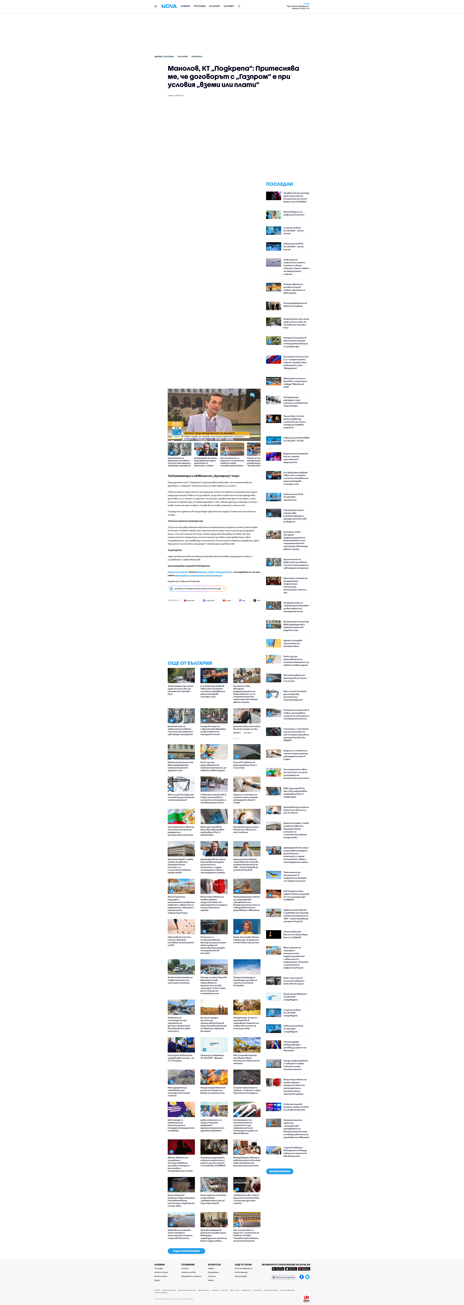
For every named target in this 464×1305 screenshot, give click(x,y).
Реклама (157, 1290)
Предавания (213, 1272)
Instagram (201, 572)
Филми (211, 1280)
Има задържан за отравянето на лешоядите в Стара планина (179, 1091)
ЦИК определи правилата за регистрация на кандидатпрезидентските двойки (181, 1125)
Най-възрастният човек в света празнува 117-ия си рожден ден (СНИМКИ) (296, 895)
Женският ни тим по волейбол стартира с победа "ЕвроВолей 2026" (295, 382)
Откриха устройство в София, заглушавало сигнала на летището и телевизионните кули (213, 798)
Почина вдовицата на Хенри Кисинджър (295, 304)
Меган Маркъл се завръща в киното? (293, 213)
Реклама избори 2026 (168, 1290)
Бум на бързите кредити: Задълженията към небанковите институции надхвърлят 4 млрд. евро (181, 1200)
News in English (241, 1276)
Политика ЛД (258, 1290)
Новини (185, 6)
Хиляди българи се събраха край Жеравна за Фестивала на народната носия (213, 730)
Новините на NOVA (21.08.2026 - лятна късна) (293, 246)
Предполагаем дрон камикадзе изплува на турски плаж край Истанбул (245, 981)
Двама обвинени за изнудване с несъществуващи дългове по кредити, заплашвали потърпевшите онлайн (180, 1164)
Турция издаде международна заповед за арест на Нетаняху (294, 1046)
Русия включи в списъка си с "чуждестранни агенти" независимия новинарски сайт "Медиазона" (296, 362)
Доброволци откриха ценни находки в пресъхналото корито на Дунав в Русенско (180, 1234)
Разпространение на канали (187, 1290)
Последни (158, 1268)
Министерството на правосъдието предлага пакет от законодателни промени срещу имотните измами (213, 903)
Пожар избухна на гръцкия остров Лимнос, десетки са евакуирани (294, 288)
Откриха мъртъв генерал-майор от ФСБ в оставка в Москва (296, 1107)
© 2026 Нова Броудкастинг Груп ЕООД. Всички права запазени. (174, 1299)
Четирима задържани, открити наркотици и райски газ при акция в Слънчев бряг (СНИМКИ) (212, 1161)
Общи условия (234, 1290)
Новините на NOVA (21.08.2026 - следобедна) (293, 1029)
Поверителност (246, 1290)
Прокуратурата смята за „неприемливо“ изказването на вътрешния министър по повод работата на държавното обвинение (246, 903)
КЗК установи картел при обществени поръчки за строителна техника (246, 1059)
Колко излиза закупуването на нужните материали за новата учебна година (213, 766)
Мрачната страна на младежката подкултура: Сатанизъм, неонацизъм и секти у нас (295, 585)
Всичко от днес (161, 1272)
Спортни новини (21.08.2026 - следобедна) (292, 1013)
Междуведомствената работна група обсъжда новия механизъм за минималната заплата (246, 1161)
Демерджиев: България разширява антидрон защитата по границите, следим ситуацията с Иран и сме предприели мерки (212, 866)
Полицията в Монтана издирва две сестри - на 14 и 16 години (181, 1058)
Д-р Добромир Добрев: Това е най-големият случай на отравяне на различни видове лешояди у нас (212, 691)
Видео (157, 1280)
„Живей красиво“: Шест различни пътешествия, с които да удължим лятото (246, 1199)
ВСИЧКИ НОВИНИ (279, 1171)
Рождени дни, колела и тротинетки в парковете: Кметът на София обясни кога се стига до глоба (246, 1022)
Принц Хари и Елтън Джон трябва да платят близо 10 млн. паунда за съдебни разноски (294, 422)
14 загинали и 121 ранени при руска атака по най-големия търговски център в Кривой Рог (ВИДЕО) (296, 734)
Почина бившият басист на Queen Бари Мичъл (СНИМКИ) (295, 934)
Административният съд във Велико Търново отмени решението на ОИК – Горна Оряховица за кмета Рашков (245, 864)
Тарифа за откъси (203, 1290)
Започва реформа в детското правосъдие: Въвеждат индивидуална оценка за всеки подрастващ (213, 1235)
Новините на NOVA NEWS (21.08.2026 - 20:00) (296, 439)
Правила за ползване (271, 1290)
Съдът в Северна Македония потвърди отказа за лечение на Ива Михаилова (295, 1151)
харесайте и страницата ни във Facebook (198, 575)
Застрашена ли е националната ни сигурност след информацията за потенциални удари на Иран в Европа (245, 1126)
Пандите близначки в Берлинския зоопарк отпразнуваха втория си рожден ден (295, 342)
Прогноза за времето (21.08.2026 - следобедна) (295, 997)
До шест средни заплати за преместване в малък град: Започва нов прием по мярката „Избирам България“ (213, 1024)
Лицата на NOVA (188, 1272)
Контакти (224, 1290)
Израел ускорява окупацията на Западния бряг (292, 643)
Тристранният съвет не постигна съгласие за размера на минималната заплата (181, 831)
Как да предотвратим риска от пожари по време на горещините (212, 1090)
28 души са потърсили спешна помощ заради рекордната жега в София (245, 798)
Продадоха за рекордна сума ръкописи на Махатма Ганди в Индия (295, 401)
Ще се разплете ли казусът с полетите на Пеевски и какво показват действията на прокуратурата (246, 1235)
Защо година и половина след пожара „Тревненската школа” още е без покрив (213, 1199)
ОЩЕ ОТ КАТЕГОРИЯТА (186, 1251)
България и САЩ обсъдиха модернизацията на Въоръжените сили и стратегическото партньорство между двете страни (245, 694)
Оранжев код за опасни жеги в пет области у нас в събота (246, 829)
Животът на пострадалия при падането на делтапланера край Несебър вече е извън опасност (179, 1024)
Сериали (212, 1276)
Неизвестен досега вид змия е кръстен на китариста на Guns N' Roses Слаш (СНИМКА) (296, 197)
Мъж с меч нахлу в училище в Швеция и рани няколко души (293, 981)
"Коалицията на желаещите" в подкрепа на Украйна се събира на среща (295, 876)
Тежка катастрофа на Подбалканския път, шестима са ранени (180, 980)
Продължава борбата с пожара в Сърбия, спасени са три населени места (295, 1065)
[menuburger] (155, 6)
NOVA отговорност (243, 1268)
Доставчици (215, 1290)
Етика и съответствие (287, 1290)
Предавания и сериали (191, 1276)
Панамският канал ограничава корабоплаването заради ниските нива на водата (295, 516)
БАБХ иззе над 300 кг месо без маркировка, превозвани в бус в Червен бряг (212, 831)
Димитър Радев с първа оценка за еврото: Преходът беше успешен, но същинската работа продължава (180, 866)
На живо (229, 6)
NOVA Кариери (241, 1272)
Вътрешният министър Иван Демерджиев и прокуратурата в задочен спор (180, 766)
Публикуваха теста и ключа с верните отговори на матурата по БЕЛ (181, 941)
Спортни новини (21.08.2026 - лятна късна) (293, 231)
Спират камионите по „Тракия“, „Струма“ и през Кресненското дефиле (247, 1090)
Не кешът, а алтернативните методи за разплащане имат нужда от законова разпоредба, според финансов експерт (213, 945)
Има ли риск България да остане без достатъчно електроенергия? (181, 797)
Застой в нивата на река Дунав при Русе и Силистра (245, 765)
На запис (214, 6)
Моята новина (160, 1276)
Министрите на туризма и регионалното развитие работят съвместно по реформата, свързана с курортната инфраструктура (181, 905)
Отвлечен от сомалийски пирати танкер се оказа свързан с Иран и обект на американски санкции (296, 267)
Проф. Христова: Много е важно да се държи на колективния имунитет (246, 939)
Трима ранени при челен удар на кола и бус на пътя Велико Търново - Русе (180, 690)
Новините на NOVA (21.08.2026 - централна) (293, 497)
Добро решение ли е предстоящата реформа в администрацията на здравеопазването (212, 1125)
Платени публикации (161, 1292)
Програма (200, 6)
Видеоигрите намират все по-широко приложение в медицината (295, 457)
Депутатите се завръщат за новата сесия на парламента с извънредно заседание (180, 730)
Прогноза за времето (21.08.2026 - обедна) (212, 1056)
